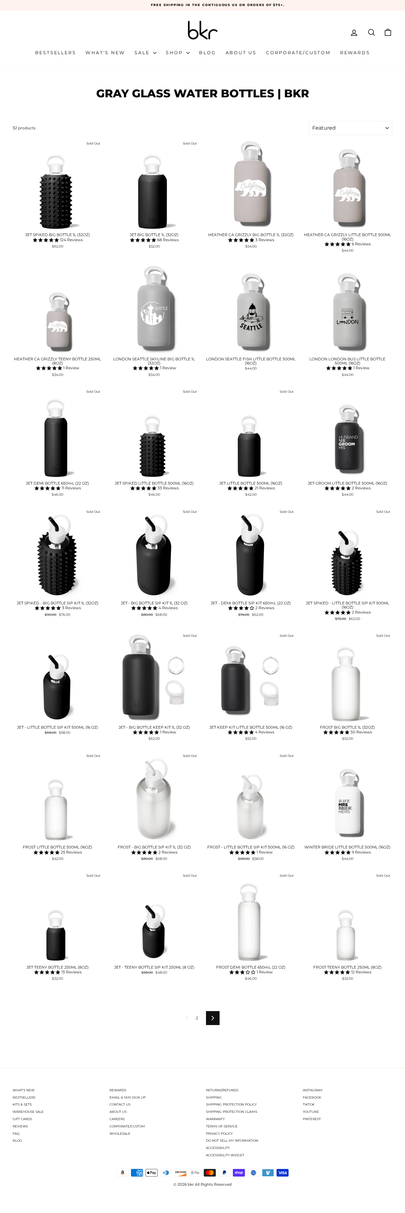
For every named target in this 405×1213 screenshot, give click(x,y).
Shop (175, 52)
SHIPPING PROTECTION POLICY (231, 1104)
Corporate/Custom (298, 52)
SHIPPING (214, 1097)
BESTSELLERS (24, 1097)
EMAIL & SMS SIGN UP (127, 1097)
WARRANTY (215, 1119)
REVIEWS (20, 1126)
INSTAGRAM (312, 1090)
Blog (207, 52)
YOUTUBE (311, 1112)
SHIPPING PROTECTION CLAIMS (231, 1112)
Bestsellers (55, 52)
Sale (143, 52)
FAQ (16, 1134)
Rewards (355, 52)
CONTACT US (119, 1104)
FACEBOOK (312, 1097)
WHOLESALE (119, 1134)
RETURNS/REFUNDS (222, 1090)
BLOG (17, 1141)
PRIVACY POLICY (219, 1134)
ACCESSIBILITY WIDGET (225, 1155)
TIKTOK (309, 1104)
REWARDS (117, 1090)
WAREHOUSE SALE (28, 1112)
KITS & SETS (22, 1104)
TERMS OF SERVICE (222, 1126)
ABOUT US (118, 1112)
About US (241, 52)
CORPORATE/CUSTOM (127, 1126)
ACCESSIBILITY (218, 1148)
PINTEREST (312, 1119)
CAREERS (117, 1119)
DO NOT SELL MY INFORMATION (232, 1141)
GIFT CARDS (22, 1119)
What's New (105, 52)
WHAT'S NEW (23, 1090)
